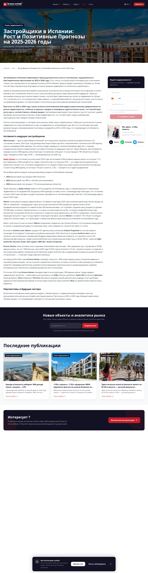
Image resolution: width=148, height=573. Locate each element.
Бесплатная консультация (123, 420)
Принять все (78, 564)
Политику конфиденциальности (128, 110)
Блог (84, 4)
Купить (55, 4)
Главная (6, 68)
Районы (66, 4)
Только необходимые (97, 564)
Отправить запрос (127, 117)
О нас (91, 4)
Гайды (75, 4)
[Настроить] (111, 564)
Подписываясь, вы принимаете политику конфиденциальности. (74, 330)
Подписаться (90, 325)
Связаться (139, 4)
